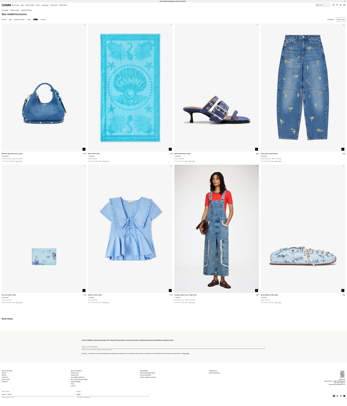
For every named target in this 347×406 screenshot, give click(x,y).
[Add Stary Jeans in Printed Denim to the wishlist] (343, 25)
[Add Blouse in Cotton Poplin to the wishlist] (171, 166)
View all (4, 19)
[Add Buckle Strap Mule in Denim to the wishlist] (257, 25)
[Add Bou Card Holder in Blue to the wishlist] (85, 166)
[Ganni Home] (6, 5)
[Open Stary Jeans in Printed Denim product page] (303, 87)
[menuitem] (15, 5)
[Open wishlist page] (337, 5)
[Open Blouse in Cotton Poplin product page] (130, 229)
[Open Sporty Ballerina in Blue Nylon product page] (303, 229)
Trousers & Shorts (19, 19)
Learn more (19, 161)
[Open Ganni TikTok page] (337, 396)
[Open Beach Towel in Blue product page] (130, 87)
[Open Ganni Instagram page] (334, 396)
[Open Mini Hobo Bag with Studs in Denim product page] (44, 87)
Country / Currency (5, 391)
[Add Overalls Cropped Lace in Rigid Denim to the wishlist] (257, 166)
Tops (10, 19)
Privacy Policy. (185, 353)
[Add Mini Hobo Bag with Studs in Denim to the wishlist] (85, 25)
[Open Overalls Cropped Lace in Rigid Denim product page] (216, 229)
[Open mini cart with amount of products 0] (344, 5)
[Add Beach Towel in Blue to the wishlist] (171, 25)
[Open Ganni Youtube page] (344, 396)
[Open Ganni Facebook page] (341, 396)
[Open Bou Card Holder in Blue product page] (44, 229)
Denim (29, 19)
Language (78, 391)
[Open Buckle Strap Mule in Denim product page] (216, 87)
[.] (173, 1)
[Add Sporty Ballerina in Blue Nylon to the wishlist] (343, 166)
